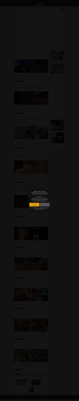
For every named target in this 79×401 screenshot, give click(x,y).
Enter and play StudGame (34, 204)
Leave (44, 203)
